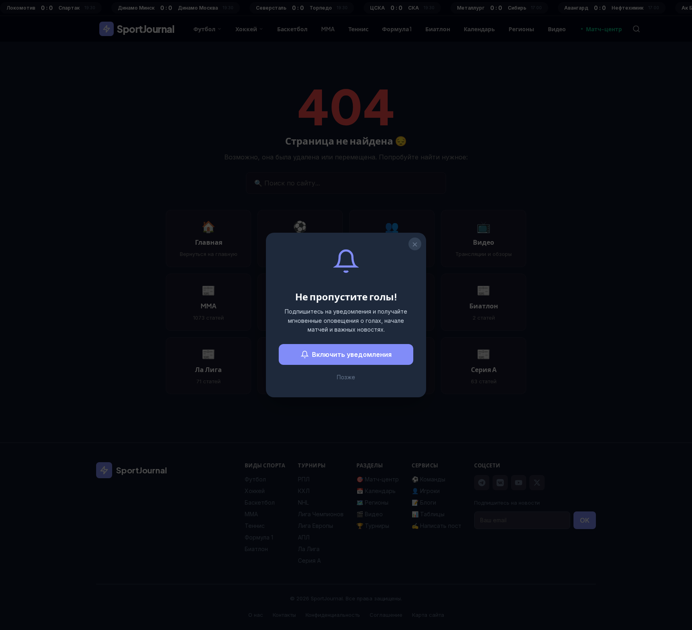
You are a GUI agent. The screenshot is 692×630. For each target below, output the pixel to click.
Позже (346, 377)
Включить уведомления (352, 354)
